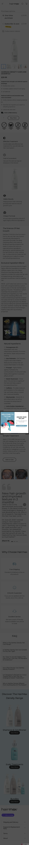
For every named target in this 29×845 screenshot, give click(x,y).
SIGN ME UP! (21, 425)
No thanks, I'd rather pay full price (21, 427)
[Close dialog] (1, 412)
